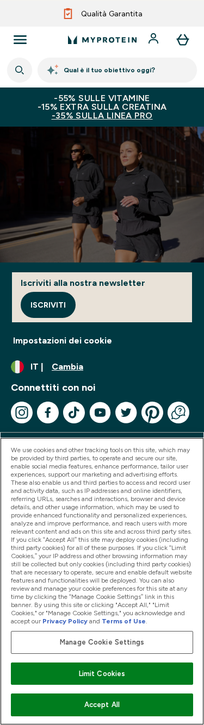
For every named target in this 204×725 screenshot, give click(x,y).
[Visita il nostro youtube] (100, 412)
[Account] (154, 39)
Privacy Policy (65, 621)
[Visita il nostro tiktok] (74, 412)
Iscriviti (48, 305)
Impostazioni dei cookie (62, 340)
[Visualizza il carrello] (183, 39)
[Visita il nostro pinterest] (152, 412)
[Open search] (20, 70)
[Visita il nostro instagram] (22, 412)
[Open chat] (178, 412)
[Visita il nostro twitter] (126, 412)
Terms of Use (124, 621)
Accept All (102, 705)
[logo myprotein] (102, 39)
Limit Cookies (102, 674)
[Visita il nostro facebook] (48, 412)
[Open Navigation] (20, 39)
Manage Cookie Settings (102, 642)
